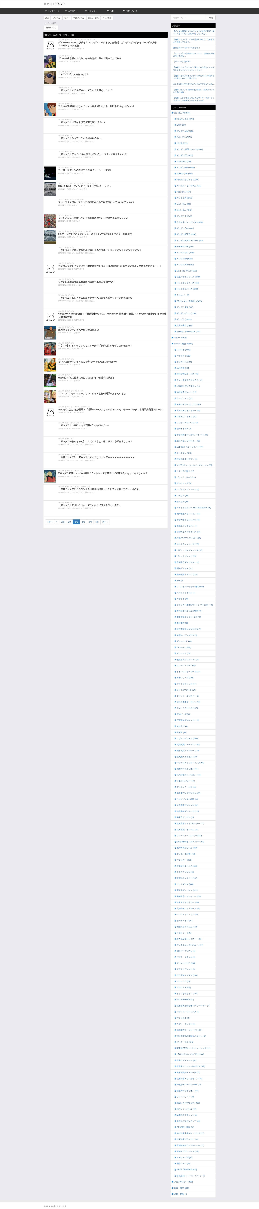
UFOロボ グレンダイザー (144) (190, 1054)
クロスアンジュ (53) (185, 871)
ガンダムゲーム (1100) (186, 313)
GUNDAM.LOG (77, 77)
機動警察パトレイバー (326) (189, 896)
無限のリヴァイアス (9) (187, 635)
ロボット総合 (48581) (183, 343)
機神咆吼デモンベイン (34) (188, 513)
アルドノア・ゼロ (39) (186, 787)
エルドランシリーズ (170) (188, 544)
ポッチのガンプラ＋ (79, 428)
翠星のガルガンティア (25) (188, 1121)
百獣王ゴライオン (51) (186, 416)
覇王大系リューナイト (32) (188, 440)
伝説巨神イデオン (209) (187, 975)
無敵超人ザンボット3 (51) (188, 659)
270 (62, 521)
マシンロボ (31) (183, 1017)
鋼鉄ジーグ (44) (183, 1163)
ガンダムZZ (79, 471)
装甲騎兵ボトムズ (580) (187, 865)
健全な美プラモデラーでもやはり (186, 47)
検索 (211, 17)
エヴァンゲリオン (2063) (187, 738)
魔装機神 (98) (182, 622)
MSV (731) (181, 124)
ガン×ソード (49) (184, 641)
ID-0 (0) (180, 580)
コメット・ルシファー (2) (188, 695)
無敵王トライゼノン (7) (187, 525)
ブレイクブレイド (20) (186, 556)
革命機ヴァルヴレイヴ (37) (188, 793)
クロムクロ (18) (183, 981)
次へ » (105, 521)
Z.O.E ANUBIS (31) (185, 999)
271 (69, 521)
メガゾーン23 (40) (184, 1157)
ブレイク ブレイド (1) (186, 477)
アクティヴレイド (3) (186, 969)
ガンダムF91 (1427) (185, 228)
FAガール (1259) (184, 647)
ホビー (66, 17)
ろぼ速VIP (76, 61)
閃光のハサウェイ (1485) (187, 179)
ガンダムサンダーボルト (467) (190, 944)
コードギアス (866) (185, 884)
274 (90, 521)
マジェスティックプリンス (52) (190, 762)
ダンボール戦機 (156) (186, 853)
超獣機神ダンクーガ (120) (188, 811)
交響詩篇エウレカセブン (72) (189, 1078)
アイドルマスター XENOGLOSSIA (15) (194, 507)
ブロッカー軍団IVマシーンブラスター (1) (195, 604)
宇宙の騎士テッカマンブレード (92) (192, 434)
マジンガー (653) (184, 859)
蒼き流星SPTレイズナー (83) (189, 938)
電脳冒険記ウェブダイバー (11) (190, 1145)
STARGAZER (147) (185, 246)
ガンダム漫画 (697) (185, 307)
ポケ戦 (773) (182, 143)
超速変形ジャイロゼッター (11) (190, 823)
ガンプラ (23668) (184, 319)
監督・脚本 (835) (181, 1187)
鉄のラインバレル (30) (186, 1108)
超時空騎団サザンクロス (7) (189, 629)
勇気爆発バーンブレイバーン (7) (191, 1175)
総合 (47, 17)
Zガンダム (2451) (184, 137)
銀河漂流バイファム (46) (187, 829)
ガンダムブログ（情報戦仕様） (83, 125)
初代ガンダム (78, 17)
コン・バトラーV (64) (186, 665)
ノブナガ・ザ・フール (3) (188, 489)
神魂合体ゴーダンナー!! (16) (189, 1084)
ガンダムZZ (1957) (185, 155)
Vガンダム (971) (184, 191)
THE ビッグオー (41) (186, 780)
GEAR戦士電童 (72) (185, 1127)
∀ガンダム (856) (184, 203)
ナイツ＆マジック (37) (186, 683)
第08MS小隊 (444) (185, 173)
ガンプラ (93, 183)
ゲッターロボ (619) (185, 1042)
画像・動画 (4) (180, 1193)
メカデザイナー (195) (183, 1181)
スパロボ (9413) (184, 349)
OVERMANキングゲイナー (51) (190, 841)
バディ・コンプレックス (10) (189, 550)
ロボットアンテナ (55, 4)
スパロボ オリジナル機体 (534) (190, 586)
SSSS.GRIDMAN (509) (187, 1169)
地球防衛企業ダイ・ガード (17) (190, 1133)
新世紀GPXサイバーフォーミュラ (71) (193, 1048)
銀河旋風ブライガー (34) (187, 1139)
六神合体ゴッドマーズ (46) (188, 908)
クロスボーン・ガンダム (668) (190, 222)
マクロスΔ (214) (184, 987)
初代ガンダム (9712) (185, 118)
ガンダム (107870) (182, 112)
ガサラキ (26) (182, 598)
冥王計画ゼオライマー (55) (188, 410)
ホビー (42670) (180, 337)
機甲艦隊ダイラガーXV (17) (189, 616)
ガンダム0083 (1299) (186, 167)
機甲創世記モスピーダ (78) (188, 1072)
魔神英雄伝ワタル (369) (187, 847)
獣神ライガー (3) (184, 428)
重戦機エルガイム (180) (187, 756)
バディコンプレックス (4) (188, 1011)
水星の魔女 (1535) (184, 325)
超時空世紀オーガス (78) (187, 373)
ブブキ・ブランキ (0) (186, 956)
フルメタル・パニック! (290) (189, 835)
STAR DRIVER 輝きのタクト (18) (191, 1036)
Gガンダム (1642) (184, 209)
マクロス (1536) (184, 355)
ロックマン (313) (184, 452)
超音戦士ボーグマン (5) (187, 458)
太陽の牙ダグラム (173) (187, 926)
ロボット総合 (93, 17)
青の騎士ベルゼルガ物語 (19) (189, 610)
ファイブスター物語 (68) (187, 799)
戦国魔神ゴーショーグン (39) (189, 1029)
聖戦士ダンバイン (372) (187, 890)
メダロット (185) (184, 932)
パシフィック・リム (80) (187, 914)
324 (97, 521)
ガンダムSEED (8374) (186, 234)
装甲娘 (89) (181, 732)
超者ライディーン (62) (186, 1060)
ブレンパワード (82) (185, 1096)
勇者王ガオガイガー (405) (188, 902)
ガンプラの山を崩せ (79, 189)
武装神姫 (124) (183, 367)
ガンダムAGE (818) (185, 264)
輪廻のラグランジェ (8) (187, 1114)
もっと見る (107, 17)
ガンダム (56, 17)
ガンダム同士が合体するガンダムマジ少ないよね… (193, 84)
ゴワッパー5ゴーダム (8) (187, 422)
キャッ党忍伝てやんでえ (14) (189, 380)
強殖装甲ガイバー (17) (186, 392)
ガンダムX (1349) (184, 216)
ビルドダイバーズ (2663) (187, 288)
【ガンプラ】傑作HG (181, 61)
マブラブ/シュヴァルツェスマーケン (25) (194, 465)
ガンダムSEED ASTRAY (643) (190, 240)
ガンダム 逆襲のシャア (82, 407)
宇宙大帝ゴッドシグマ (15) (188, 519)
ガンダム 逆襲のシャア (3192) (190, 149)
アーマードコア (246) (186, 963)
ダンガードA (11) (184, 361)
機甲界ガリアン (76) (185, 817)
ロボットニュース (78, 93)
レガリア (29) (182, 495)
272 (76, 521)
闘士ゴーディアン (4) (186, 951)
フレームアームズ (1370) (187, 707)
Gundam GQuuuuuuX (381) (188, 331)
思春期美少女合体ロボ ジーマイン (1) (193, 1005)
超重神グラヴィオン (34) (187, 1090)
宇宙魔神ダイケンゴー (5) (188, 720)
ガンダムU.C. (84, 183)
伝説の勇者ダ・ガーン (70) (188, 701)
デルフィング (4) (184, 483)
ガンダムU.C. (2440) (185, 252)
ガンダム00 (79, 40)
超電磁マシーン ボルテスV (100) (191, 1066)
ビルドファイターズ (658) (188, 282)
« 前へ (49, 521)
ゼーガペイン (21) (184, 920)
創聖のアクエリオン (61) (187, 768)
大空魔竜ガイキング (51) (187, 805)
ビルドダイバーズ (89, 40)
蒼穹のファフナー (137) (187, 878)
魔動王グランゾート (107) (188, 1151)
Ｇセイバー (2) (183, 294)
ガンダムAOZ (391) (185, 131)
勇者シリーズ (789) (185, 677)
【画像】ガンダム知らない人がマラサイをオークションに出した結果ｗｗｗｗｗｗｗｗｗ (193, 99)
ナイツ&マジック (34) (186, 689)
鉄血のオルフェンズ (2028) (188, 276)
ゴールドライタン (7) (186, 592)
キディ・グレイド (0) (186, 1023)
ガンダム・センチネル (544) (189, 185)
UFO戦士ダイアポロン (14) (188, 386)
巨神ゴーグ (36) (183, 714)
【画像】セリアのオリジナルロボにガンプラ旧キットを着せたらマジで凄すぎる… (193, 76)
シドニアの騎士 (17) (185, 471)
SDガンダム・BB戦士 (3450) (189, 301)
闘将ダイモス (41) (184, 568)
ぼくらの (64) (182, 501)
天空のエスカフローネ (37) (188, 531)
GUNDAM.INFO (78, 48)
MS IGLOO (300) (184, 161)
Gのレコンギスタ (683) (187, 270)
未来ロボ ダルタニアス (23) (189, 404)
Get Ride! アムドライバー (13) (190, 446)
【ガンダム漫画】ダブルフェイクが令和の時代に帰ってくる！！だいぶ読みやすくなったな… (193, 32)
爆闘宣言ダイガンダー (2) (188, 562)
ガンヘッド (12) (183, 653)
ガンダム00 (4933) (185, 258)
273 (83, 521)
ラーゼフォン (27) (184, 398)
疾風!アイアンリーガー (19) (189, 538)
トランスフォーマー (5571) (188, 671)
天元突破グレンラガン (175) (189, 774)
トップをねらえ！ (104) (187, 993)
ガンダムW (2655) (184, 197)
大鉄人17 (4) (182, 726)
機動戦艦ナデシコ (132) (187, 574)
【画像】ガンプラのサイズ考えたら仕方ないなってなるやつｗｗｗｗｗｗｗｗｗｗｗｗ (193, 68)
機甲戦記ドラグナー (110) (188, 750)
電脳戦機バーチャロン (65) (188, 744)
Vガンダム (78, 231)
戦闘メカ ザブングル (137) (188, 1102)
